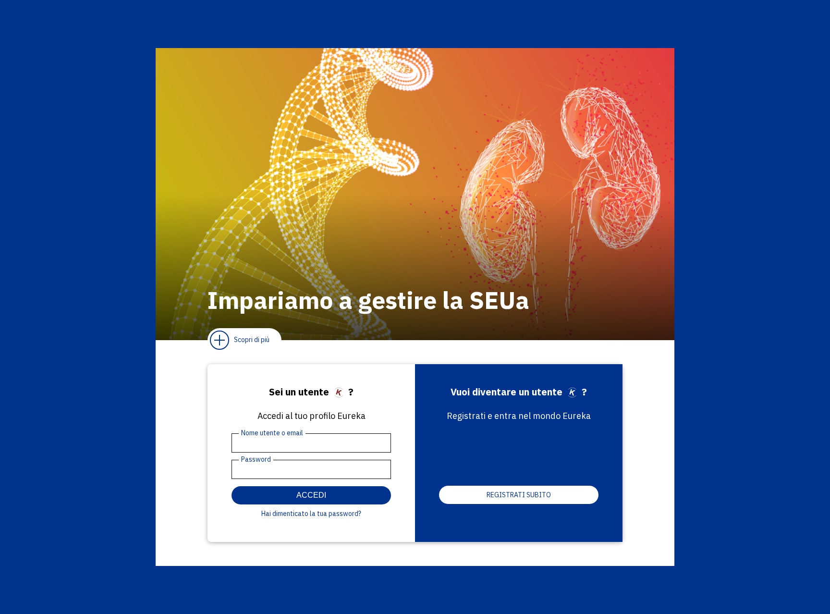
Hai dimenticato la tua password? (311, 513)
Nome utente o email (272, 433)
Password (256, 459)
